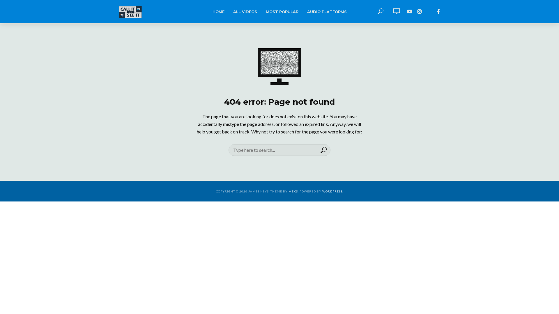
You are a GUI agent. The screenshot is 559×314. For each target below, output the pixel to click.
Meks (293, 191)
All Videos (245, 11)
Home (218, 11)
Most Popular (282, 11)
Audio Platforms (327, 11)
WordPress (332, 191)
